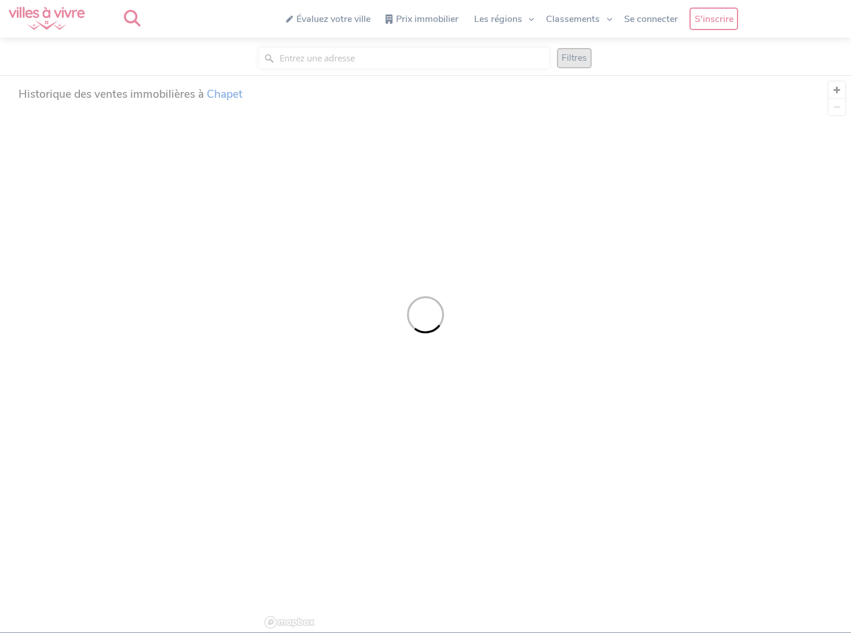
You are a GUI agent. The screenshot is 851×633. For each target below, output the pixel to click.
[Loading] (425, 316)
